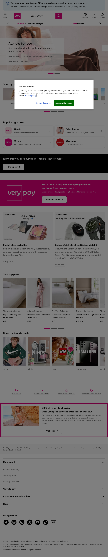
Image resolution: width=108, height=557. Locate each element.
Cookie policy (30, 95)
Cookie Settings (43, 103)
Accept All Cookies (63, 103)
